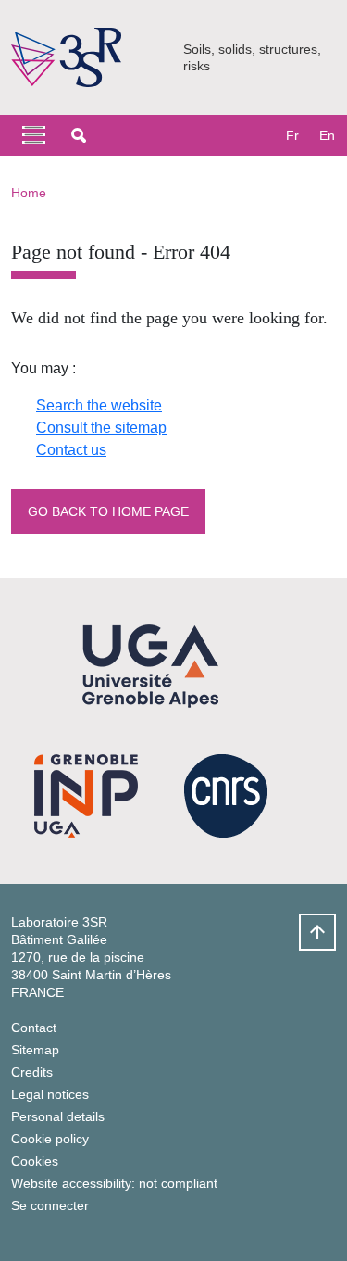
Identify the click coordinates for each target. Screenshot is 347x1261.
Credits (32, 1072)
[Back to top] (317, 932)
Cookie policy (50, 1138)
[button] (78, 135)
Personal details (58, 1116)
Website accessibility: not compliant (114, 1183)
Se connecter (50, 1205)
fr (292, 135)
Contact (33, 1027)
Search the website (99, 405)
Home (28, 192)
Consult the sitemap (101, 427)
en (327, 135)
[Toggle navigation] (33, 135)
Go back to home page (108, 511)
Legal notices (50, 1094)
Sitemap (35, 1049)
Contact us (71, 450)
